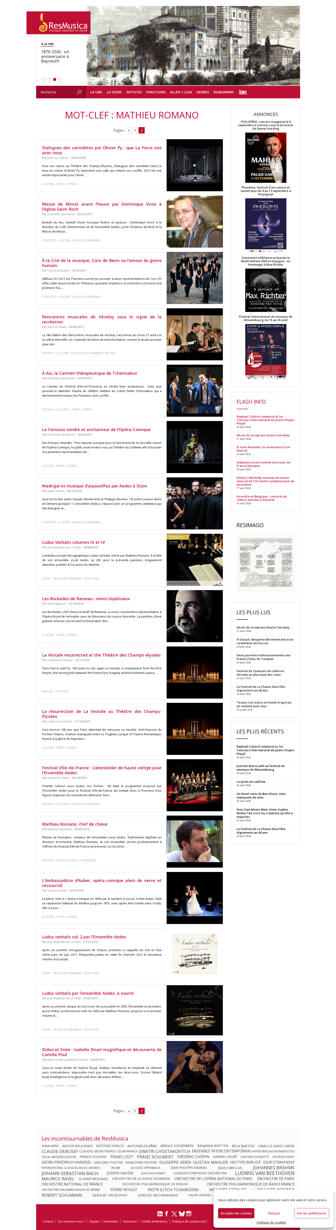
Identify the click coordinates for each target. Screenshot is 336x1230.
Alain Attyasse (56, 604)
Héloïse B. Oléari (58, 778)
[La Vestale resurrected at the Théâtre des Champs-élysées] (195, 672)
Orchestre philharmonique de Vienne (71, 1189)
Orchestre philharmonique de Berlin (155, 1184)
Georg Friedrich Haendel (67, 1162)
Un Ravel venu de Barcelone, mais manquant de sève (261, 795)
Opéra (60, 184)
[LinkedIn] (160, 1216)
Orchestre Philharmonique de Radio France (251, 1184)
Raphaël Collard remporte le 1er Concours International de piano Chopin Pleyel (265, 420)
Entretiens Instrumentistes (273, 1151)
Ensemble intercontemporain (221, 1151)
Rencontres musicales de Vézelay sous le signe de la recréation (102, 319)
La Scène (114, 92)
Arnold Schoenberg (177, 1146)
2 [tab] (49, 79)
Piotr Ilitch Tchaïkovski (173, 1189)
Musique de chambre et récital (93, 353)
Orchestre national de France (72, 1184)
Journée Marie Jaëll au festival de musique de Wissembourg (261, 768)
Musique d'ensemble (86, 240)
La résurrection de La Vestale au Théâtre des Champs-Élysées (102, 714)
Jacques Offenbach (145, 1168)
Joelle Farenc (56, 491)
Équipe (94, 1221)
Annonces (130, 1221)
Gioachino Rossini (141, 1162)
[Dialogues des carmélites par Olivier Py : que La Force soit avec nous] (195, 165)
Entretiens (88, 860)
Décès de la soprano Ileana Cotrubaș (263, 435)
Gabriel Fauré (225, 1157)
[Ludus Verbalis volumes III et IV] (195, 559)
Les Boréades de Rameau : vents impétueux (86, 598)
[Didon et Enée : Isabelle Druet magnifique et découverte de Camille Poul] (195, 1067)
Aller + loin (181, 92)
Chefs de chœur (67, 860)
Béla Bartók (243, 1146)
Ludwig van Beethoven (265, 1173)
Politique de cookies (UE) (189, 1221)
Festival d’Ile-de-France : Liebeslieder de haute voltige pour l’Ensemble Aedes (102, 770)
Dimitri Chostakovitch (164, 1151)
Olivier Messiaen (93, 1178)
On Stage (62, 691)
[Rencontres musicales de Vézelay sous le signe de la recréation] (195, 334)
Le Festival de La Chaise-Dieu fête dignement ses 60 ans (261, 831)
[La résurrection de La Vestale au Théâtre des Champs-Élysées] (195, 729)
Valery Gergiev (199, 1195)
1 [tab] (43, 79)
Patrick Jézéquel (58, 270)
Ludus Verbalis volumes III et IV (73, 542)
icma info (243, 92)
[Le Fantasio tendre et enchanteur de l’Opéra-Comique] (195, 447)
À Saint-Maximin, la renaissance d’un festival (263, 448)
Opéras (72, 184)
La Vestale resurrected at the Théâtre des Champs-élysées (101, 655)
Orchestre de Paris (276, 1178)
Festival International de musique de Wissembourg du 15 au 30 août (266, 318)
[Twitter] (174, 1216)
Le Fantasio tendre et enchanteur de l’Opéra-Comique (96, 429)
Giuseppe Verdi (175, 1162)
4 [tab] (60, 79)
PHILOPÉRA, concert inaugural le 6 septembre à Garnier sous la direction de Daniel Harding (265, 125)
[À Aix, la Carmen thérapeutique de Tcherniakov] (195, 390)
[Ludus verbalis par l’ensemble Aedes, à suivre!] (195, 1010)
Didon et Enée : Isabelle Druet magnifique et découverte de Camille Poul (102, 1052)
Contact (48, 1221)
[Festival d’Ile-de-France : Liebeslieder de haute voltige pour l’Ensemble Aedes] (195, 785)
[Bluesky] (182, 1213)
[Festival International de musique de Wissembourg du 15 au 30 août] (266, 351)
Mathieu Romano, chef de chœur (75, 824)
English (47, 691)
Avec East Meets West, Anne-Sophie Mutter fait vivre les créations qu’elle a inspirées (265, 813)
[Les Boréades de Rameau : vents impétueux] (195, 616)
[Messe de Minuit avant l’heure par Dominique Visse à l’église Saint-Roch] (195, 222)
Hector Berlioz (245, 1162)
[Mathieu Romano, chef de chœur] (195, 841)
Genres (202, 92)
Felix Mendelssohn (59, 1157)
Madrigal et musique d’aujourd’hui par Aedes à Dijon (94, 486)
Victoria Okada (57, 327)
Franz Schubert (155, 1157)
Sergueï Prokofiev (109, 1195)
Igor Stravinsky (279, 1162)
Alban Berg (50, 1146)
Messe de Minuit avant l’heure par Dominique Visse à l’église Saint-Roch (102, 206)
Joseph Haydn (120, 1173)
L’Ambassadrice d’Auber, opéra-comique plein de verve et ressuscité (102, 883)
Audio (46, 579)
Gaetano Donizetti (254, 1157)
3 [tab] (54, 79)
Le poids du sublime (251, 782)
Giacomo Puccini (108, 1162)
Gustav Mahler (210, 1162)
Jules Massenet (153, 1173)
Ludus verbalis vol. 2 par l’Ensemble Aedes (84, 937)
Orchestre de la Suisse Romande (141, 1178)
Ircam (115, 1168)
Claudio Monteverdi (97, 1151)
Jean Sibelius (230, 1168)
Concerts (49, 240)
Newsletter (111, 1221)
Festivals (48, 353)
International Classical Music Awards (71, 1168)
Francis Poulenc (93, 1157)
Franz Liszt (121, 1157)
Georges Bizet (283, 1157)
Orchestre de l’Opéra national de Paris (213, 1178)
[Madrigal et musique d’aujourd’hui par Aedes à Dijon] (195, 503)
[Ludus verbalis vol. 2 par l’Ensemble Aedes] (195, 954)
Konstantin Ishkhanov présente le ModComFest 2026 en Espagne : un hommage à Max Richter (265, 261)
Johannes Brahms (274, 1168)
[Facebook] (167, 1215)
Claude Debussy (60, 1151)
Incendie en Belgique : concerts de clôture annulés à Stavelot (262, 498)
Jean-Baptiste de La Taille (64, 547)
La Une (96, 92)
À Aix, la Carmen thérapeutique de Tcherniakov (89, 373)
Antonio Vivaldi (110, 1146)
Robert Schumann (62, 1195)
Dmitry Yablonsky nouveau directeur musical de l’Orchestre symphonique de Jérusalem (265, 481)
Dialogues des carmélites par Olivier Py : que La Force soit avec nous (102, 150)
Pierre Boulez (123, 1189)
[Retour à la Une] (59, 22)
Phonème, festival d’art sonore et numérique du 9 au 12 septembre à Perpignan (266, 191)
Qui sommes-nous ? (71, 1221)
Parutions (155, 92)
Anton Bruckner (77, 1146)
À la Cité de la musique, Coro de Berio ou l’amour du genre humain (102, 263)
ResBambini (223, 92)
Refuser (274, 1213)
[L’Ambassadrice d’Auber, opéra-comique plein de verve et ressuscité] (195, 898)
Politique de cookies (271, 1222)
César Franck (127, 1151)
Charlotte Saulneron (61, 214)
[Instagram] (189, 1213)
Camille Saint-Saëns (276, 1146)
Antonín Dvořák (142, 1146)
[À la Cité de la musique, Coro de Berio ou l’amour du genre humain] (195, 278)
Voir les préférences (311, 1213)
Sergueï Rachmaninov (158, 1195)
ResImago (250, 525)
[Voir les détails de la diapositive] (192, 46)
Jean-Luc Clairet (57, 158)
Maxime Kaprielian (59, 829)
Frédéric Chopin (193, 1157)
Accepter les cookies (236, 1213)
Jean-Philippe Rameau (189, 1168)
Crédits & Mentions (154, 1221)
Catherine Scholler (60, 660)
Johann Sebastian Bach (70, 1173)
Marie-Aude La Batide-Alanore (67, 1060)
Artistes (134, 92)
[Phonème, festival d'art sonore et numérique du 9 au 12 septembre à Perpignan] (266, 226)
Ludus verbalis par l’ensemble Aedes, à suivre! (88, 993)
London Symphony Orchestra (200, 1173)
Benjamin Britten (212, 1146)
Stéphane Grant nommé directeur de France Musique (264, 464)
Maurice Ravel (58, 1178)
